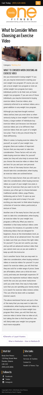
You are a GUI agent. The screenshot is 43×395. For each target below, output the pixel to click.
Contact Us (27, 362)
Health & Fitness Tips (31, 365)
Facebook (8, 376)
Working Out (16, 65)
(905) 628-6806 (19, 3)
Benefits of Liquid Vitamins (15, 336)
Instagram (8, 382)
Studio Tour (27, 356)
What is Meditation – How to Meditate (23, 341)
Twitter (7, 379)
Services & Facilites (30, 359)
